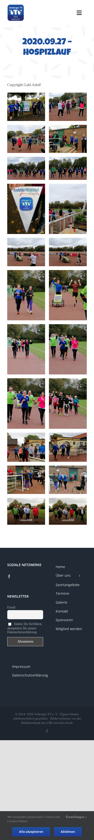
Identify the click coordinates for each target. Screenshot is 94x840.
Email (11, 607)
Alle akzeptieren (31, 831)
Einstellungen (75, 817)
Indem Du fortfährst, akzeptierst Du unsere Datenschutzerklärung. (24, 628)
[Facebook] (9, 576)
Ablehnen (68, 831)
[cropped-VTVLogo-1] (15, 6)
